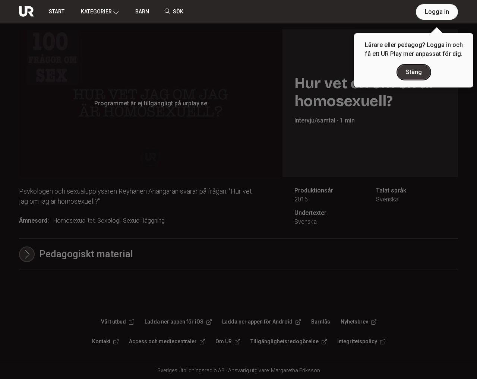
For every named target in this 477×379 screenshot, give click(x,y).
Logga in (437, 11)
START (56, 12)
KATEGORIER (96, 12)
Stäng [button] (414, 72)
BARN (142, 12)
